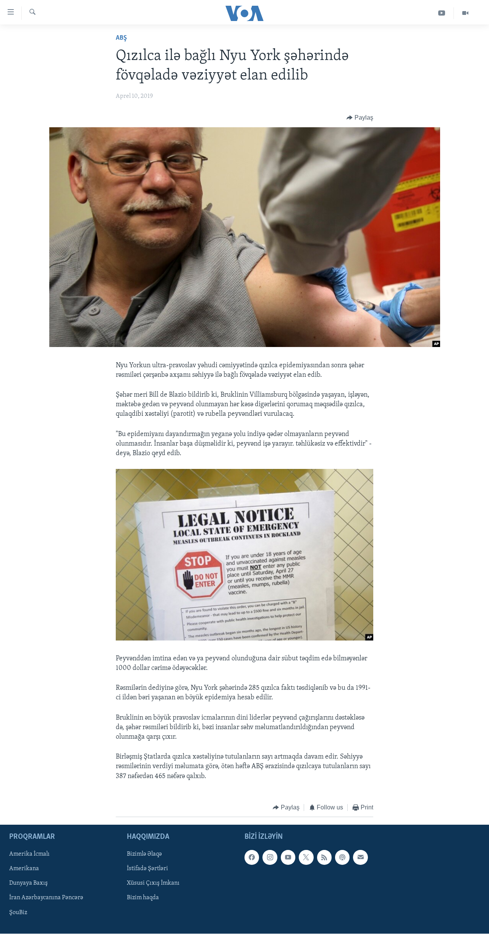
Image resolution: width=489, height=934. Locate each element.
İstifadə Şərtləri (147, 869)
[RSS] (324, 857)
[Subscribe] (360, 857)
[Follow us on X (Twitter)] (306, 857)
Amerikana (24, 869)
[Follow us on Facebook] (251, 857)
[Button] (360, 118)
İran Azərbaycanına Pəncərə (46, 898)
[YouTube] (442, 13)
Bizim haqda (143, 898)
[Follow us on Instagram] (269, 857)
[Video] (465, 13)
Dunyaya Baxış (28, 883)
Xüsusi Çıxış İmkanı (153, 883)
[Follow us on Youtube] (288, 857)
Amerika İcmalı (29, 854)
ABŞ (121, 38)
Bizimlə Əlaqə (144, 854)
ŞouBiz (18, 913)
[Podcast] (342, 857)
